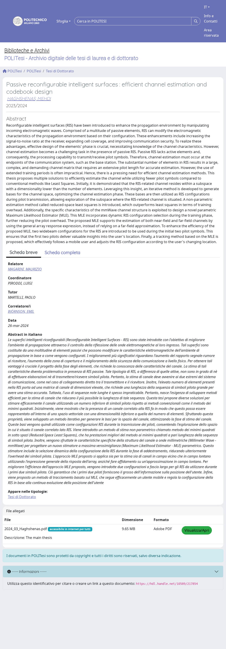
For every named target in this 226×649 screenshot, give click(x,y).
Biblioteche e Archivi (26, 50)
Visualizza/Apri (197, 530)
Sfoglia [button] (62, 21)
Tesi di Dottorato (60, 71)
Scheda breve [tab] (24, 252)
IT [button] (205, 7)
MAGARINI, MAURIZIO (25, 269)
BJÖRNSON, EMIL (21, 311)
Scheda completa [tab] (62, 252)
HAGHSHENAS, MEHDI (29, 98)
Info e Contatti (210, 18)
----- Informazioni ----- (29, 571)
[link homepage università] (27, 21)
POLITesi (14, 71)
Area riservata (211, 33)
